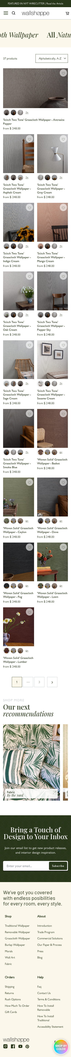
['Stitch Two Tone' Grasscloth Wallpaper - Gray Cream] (20, 112)
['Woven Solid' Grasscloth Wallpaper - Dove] (52, 497)
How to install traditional (45, 1018)
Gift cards (11, 1012)
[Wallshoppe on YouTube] (20, 1048)
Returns (9, 993)
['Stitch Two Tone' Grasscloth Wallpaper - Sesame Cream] (52, 359)
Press (40, 951)
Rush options (13, 999)
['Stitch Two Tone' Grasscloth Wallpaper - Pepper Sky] (52, 290)
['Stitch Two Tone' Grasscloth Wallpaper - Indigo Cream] (54, 177)
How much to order (17, 1005)
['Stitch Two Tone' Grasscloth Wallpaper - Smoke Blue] (13, 112)
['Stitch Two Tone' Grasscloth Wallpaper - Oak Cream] (18, 290)
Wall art (10, 957)
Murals (9, 951)
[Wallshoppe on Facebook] (13, 1048)
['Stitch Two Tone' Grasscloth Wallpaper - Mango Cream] (52, 222)
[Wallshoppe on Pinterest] (27, 1046)
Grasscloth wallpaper (17, 938)
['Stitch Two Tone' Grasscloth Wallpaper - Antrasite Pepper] (35, 88)
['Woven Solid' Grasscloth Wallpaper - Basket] (52, 428)
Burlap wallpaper (15, 944)
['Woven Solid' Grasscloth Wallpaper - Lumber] (18, 626)
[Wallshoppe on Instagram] (5, 1048)
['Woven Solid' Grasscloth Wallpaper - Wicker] (54, 452)
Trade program (45, 932)
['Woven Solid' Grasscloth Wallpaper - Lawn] (52, 562)
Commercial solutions (50, 938)
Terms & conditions (48, 999)
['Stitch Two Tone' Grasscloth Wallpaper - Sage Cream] (20, 177)
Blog (39, 957)
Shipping (9, 986)
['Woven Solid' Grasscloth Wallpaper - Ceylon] (18, 497)
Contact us (44, 993)
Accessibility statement (50, 1026)
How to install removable (45, 1007)
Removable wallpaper (17, 932)
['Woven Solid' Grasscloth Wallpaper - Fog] (18, 562)
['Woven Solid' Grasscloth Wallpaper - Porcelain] (47, 452)
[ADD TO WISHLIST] (63, 73)
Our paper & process (49, 944)
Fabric (8, 964)
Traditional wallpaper (17, 925)
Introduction (44, 925)
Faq (39, 986)
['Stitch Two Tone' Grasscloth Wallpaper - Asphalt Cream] (18, 153)
